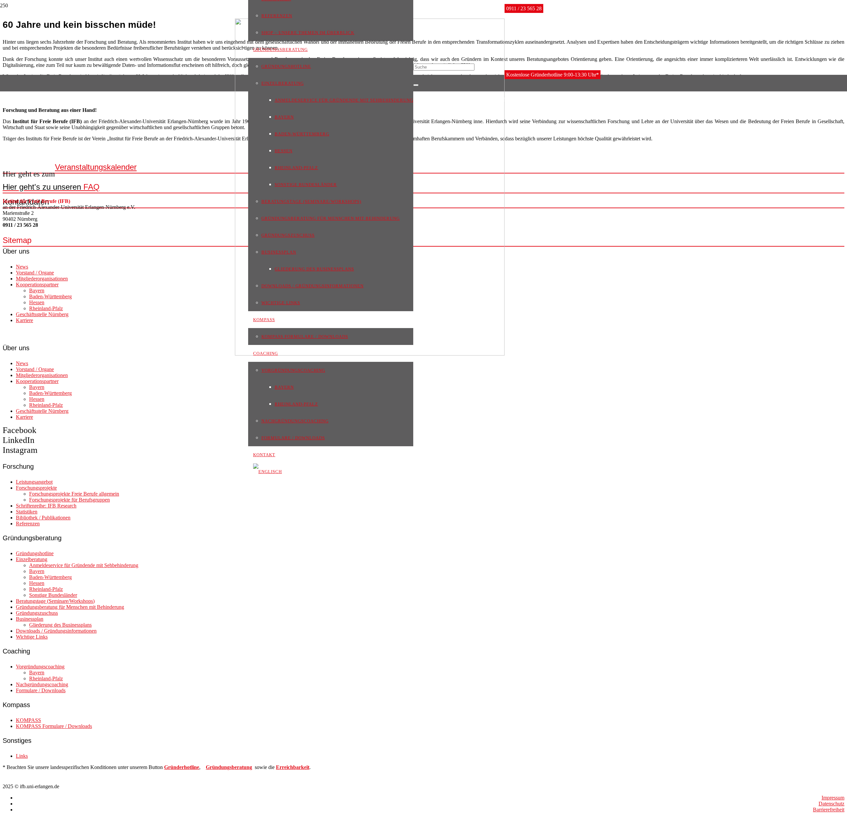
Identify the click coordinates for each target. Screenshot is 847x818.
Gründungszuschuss (37, 613)
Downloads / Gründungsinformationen (56, 631)
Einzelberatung (31, 559)
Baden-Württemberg (50, 296)
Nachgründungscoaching (42, 684)
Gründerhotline (181, 767)
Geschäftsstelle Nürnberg (42, 314)
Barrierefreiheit (828, 809)
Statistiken (26, 511)
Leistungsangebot (34, 482)
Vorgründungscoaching (40, 666)
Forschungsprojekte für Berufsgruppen (69, 500)
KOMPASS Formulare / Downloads (54, 726)
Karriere (24, 320)
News (22, 266)
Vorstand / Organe (35, 272)
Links (22, 756)
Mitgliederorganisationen (42, 278)
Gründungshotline (35, 553)
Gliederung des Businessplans (60, 625)
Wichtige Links (32, 637)
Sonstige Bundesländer (53, 595)
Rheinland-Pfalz (46, 308)
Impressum (833, 797)
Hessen (36, 302)
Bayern (36, 290)
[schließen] (416, 85)
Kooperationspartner (37, 284)
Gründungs (219, 767)
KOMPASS (28, 720)
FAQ (51, 186)
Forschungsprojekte (36, 488)
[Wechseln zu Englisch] (267, 471)
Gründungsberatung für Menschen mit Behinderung (70, 607)
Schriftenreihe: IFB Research (46, 505)
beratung (242, 767)
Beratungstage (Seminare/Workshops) (55, 601)
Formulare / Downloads (41, 690)
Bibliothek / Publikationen (43, 517)
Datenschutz (831, 803)
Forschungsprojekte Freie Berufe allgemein (74, 494)
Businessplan (29, 619)
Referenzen (28, 523)
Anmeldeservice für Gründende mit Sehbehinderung (83, 565)
